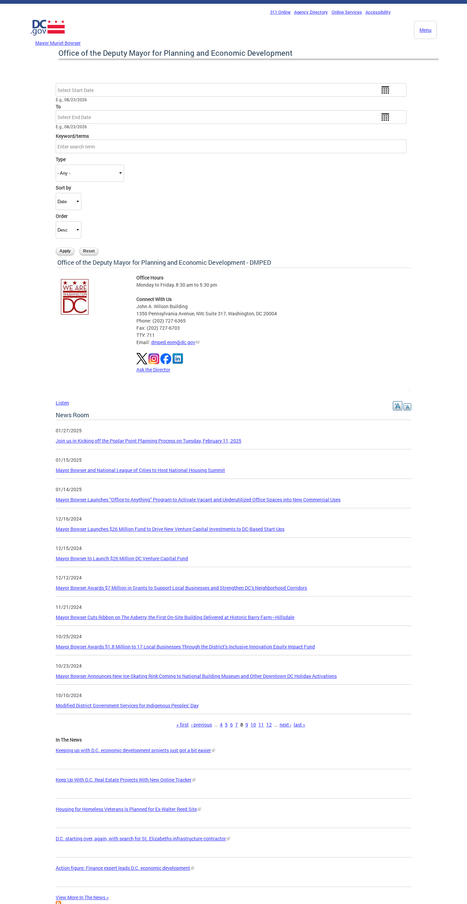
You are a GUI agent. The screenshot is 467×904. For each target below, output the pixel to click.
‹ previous (201, 724)
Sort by (63, 187)
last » (299, 724)
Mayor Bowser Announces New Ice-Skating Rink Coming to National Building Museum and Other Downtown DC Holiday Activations (196, 676)
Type (61, 159)
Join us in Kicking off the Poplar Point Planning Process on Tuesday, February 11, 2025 (148, 440)
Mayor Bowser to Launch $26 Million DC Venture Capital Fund (122, 558)
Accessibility (378, 12)
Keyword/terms (72, 136)
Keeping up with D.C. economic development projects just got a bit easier (133, 750)
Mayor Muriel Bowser (58, 43)
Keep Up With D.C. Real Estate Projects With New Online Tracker (123, 779)
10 (253, 724)
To (58, 106)
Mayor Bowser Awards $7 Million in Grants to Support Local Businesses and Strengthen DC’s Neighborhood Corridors (181, 588)
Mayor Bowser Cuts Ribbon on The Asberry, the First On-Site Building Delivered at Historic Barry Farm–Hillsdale (175, 617)
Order (62, 216)
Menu (425, 30)
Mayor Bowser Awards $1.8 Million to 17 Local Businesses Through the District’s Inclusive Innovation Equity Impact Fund (185, 646)
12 (269, 724)
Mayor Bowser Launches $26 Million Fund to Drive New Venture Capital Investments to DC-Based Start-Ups (170, 529)
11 (261, 724)
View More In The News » (82, 897)
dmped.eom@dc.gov (173, 342)
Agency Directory (311, 12)
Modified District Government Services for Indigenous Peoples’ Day (127, 705)
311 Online (280, 12)
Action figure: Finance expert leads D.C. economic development (123, 868)
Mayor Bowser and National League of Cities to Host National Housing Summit (140, 470)
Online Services (347, 12)
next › (285, 724)
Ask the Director (153, 369)
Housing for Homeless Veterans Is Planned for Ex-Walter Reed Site (126, 809)
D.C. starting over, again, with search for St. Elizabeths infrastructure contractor (141, 838)
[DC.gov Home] (48, 37)
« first (182, 724)
